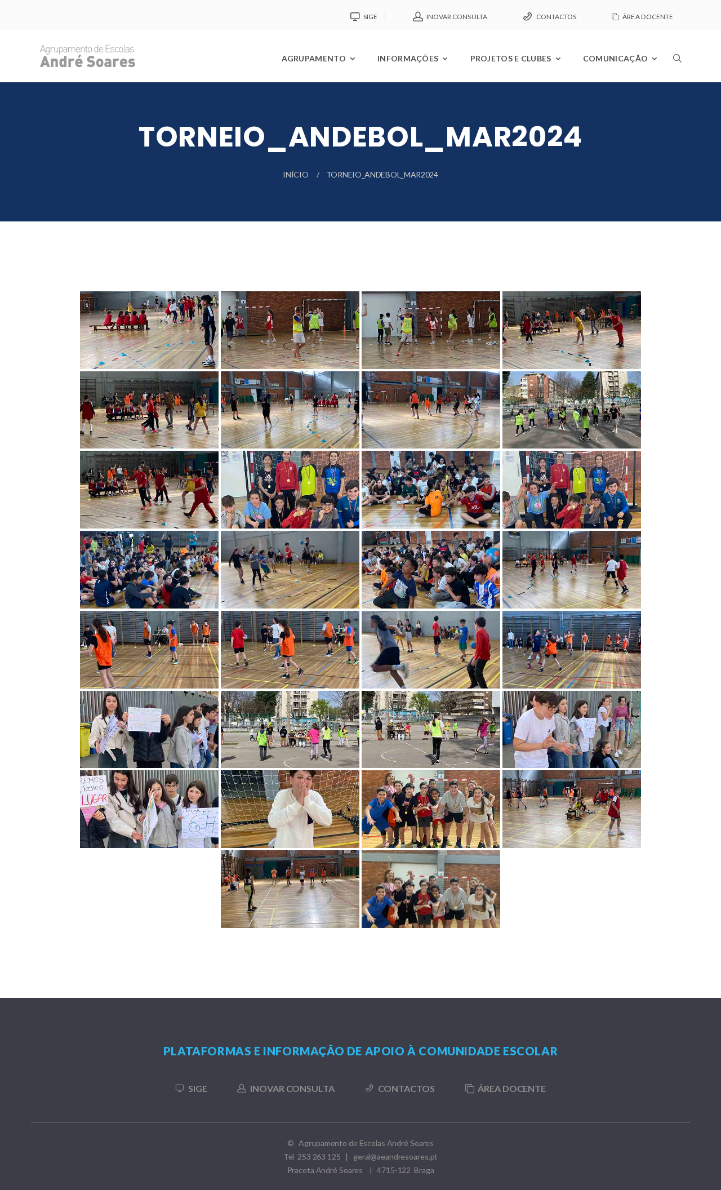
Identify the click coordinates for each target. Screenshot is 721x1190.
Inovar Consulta (456, 16)
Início (295, 174)
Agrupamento (314, 58)
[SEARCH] (676, 88)
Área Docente (647, 16)
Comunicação (615, 58)
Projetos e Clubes (510, 58)
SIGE (370, 16)
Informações (407, 58)
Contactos (556, 16)
